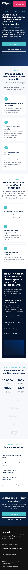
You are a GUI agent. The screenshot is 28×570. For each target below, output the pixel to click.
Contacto (4, 544)
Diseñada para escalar (10, 333)
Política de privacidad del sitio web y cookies (12, 549)
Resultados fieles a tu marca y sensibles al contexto (13, 302)
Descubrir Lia (14, 44)
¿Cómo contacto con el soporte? (12, 485)
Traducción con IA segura (11, 329)
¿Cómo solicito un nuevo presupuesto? (9, 479)
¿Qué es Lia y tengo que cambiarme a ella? (9, 471)
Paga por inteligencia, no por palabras (12, 323)
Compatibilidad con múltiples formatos (12, 317)
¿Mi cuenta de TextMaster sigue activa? (12, 457)
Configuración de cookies (9, 554)
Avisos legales (13, 544)
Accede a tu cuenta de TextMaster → (11, 54)
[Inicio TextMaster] (7, 3)
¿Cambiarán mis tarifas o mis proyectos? (11, 464)
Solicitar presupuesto (20, 3)
